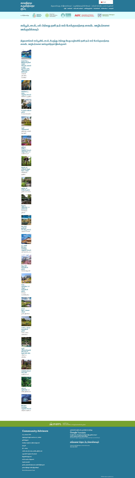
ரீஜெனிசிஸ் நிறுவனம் (27, 456)
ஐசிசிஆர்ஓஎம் (25, 440)
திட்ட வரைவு (25, 448)
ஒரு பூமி (24, 445)
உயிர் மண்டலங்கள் (78, 8)
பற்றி (65, 8)
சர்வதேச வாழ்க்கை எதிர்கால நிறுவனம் (31, 442)
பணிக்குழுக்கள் (88, 8)
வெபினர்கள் (97, 8)
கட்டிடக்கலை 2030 (26, 434)
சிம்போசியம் (104, 8)
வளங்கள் (70, 8)
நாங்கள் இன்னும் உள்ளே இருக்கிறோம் (30, 467)
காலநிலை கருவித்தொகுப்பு (28, 5)
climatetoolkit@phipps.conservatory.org (80, 445)
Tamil (104, 2)
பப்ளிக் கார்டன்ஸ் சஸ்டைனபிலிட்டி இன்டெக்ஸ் (32, 451)
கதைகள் (111, 8)
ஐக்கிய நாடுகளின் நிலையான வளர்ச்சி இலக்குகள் (33, 464)
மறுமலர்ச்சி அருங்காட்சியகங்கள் (29, 453)
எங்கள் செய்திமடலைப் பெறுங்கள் (102, 6)
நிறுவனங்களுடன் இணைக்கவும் (61, 6)
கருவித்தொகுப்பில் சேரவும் (81, 6)
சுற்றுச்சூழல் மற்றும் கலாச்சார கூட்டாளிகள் (31, 437)
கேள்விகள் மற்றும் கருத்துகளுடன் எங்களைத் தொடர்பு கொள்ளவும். (85, 437)
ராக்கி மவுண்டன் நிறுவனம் (28, 459)
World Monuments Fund (28, 470)
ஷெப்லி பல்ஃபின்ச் (26, 462)
